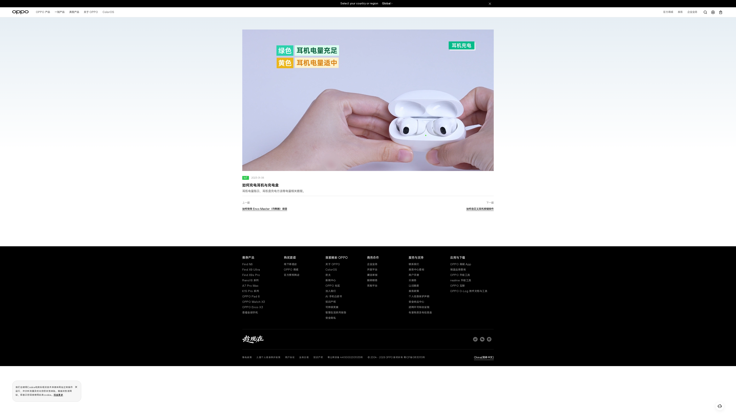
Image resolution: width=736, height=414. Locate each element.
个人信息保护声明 (419, 296)
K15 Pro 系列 (250, 291)
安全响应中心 (416, 302)
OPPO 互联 (457, 286)
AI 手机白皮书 (333, 296)
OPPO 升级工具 (460, 275)
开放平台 (372, 269)
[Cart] (721, 12)
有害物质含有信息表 (420, 312)
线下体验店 (290, 264)
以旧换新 (414, 286)
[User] (713, 12)
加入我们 (330, 291)
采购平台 (372, 286)
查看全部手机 (250, 312)
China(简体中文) (484, 357)
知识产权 (330, 302)
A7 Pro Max (250, 286)
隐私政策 (247, 357)
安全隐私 (330, 318)
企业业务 (372, 264)
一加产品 (60, 12)
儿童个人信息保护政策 (268, 357)
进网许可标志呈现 (419, 307)
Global (386, 3)
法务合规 (304, 357)
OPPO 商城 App (460, 264)
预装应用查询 (458, 269)
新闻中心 (330, 280)
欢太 (328, 275)
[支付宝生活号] (489, 339)
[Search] (705, 12)
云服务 (412, 280)
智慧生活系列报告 (335, 312)
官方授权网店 (291, 275)
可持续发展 (331, 307)
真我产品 (74, 12)
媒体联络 (372, 280)
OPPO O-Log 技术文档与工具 (468, 291)
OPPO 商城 (291, 269)
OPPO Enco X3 (252, 307)
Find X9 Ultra (251, 269)
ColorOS (108, 12)
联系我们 (414, 264)
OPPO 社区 (332, 286)
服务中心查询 (416, 269)
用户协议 (290, 357)
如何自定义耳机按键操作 (480, 209)
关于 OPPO (91, 12)
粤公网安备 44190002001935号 (345, 357)
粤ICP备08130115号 (414, 357)
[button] (720, 406)
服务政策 (414, 291)
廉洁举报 (372, 275)
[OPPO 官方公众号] (482, 339)
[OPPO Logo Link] (20, 12)
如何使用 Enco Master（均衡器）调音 (264, 209)
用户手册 (414, 275)
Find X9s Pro (251, 275)
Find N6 (247, 264)
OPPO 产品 (43, 12)
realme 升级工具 (460, 280)
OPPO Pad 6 (251, 296)
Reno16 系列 (250, 280)
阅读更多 (58, 395)
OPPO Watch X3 (253, 302)
